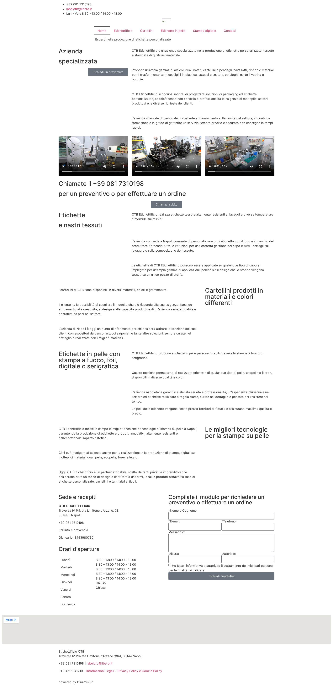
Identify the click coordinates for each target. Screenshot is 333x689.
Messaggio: (176, 532)
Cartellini (146, 31)
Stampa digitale (204, 31)
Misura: (173, 553)
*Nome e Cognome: (182, 510)
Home (102, 31)
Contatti (230, 31)
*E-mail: (174, 521)
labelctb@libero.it (99, 663)
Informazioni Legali (100, 671)
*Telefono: (228, 521)
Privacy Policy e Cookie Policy (140, 671)
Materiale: (228, 553)
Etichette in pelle (173, 31)
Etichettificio (123, 31)
